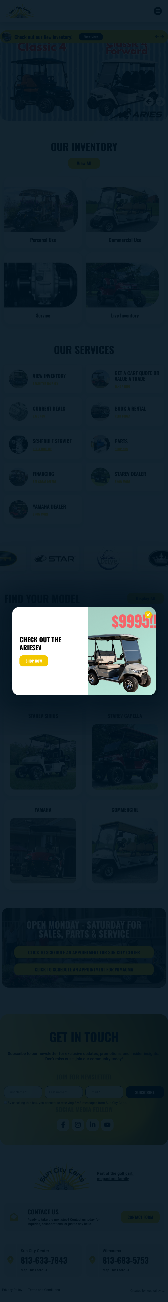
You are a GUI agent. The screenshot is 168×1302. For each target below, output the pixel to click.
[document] (84, 651)
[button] (148, 614)
